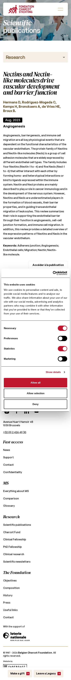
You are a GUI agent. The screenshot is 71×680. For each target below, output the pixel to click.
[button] (60, 9)
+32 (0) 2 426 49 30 (14, 432)
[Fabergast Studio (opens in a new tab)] (15, 666)
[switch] (62, 338)
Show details (53, 372)
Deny (35, 404)
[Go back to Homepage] (21, 9)
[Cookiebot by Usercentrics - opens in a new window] (52, 273)
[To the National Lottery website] (16, 636)
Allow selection (35, 393)
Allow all (35, 382)
